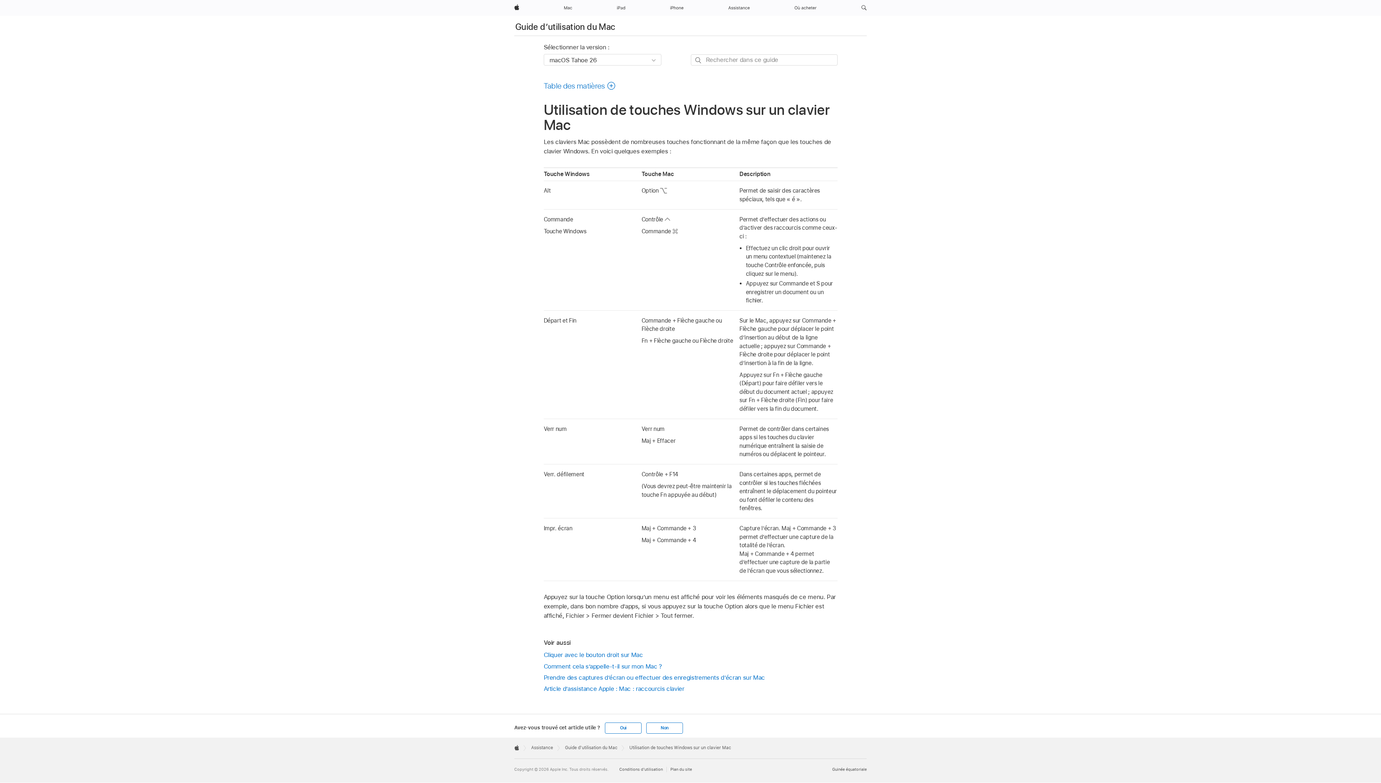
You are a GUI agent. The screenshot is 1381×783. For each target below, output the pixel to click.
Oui (623, 727)
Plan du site (681, 769)
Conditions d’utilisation (641, 769)
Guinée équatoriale (849, 769)
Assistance (542, 747)
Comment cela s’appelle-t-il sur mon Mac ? (603, 666)
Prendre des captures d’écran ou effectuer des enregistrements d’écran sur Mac (654, 677)
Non (665, 727)
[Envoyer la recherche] (698, 60)
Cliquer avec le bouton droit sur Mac (593, 654)
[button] (864, 8)
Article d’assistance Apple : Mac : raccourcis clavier (614, 688)
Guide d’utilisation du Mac (565, 27)
